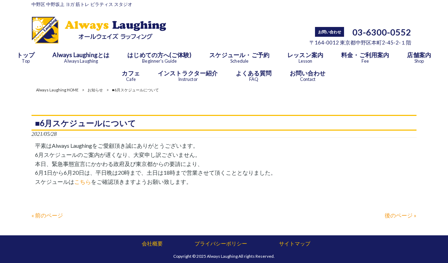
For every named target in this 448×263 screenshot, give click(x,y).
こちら (82, 181)
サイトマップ (294, 243)
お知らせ (95, 90)
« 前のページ (47, 215)
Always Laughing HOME (57, 90)
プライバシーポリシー (221, 243)
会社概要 (152, 243)
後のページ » (400, 215)
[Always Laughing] (98, 41)
